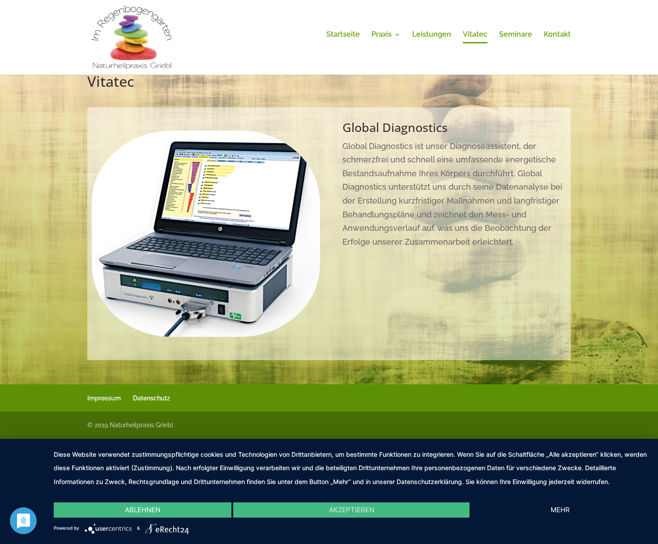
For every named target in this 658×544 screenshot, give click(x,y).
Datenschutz (151, 398)
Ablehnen (142, 510)
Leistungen (431, 34)
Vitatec (475, 34)
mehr (560, 510)
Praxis (382, 34)
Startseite (343, 34)
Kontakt (557, 34)
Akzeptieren (351, 510)
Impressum (104, 398)
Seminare (515, 34)
